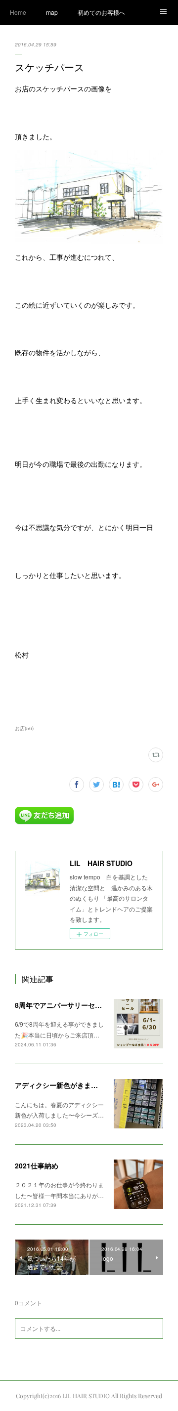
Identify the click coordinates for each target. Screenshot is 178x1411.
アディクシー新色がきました (60, 1085)
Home (18, 12)
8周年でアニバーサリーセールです (69, 1005)
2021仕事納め (36, 1165)
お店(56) (24, 728)
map (52, 12)
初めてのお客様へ (101, 12)
